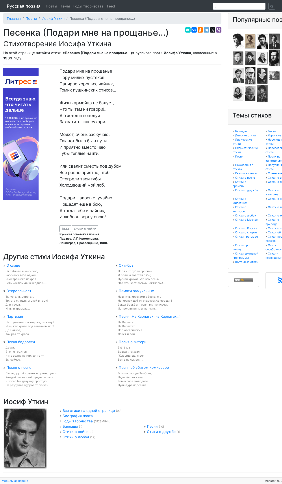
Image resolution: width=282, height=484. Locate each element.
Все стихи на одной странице (89, 410)
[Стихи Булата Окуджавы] (274, 75)
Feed (111, 6)
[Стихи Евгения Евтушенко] (238, 58)
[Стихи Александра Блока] (250, 41)
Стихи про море (246, 236)
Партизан (14, 316)
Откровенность (19, 291)
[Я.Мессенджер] (188, 30)
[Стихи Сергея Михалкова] (250, 75)
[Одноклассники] (200, 30)
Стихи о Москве (246, 219)
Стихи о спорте (246, 232)
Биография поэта (78, 416)
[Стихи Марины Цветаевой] (262, 93)
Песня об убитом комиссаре (144, 367)
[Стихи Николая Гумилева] (274, 41)
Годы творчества (88, 6)
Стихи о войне (75, 431)
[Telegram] (206, 30)
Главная (14, 18)
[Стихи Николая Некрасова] (262, 75)
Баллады (70, 426)
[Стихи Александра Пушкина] (238, 93)
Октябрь (126, 265)
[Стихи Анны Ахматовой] (238, 41)
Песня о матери (133, 342)
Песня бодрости (20, 342)
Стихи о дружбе (161, 431)
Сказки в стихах (246, 173)
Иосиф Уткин (53, 18)
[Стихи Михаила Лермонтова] (274, 58)
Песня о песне (18, 367)
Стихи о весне (245, 177)
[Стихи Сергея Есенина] (250, 58)
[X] (212, 30)
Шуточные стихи (246, 262)
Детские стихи (245, 135)
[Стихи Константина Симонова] (250, 93)
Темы (65, 6)
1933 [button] (65, 229)
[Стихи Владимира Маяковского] (238, 75)
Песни (152, 426)
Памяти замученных (136, 291)
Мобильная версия (15, 480)
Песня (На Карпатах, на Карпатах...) (150, 316)
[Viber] (218, 30)
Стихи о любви (85, 229)
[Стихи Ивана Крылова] (262, 58)
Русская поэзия (24, 6)
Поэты (51, 6)
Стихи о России (246, 228)
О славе (13, 265)
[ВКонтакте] (194, 30)
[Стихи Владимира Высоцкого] (262, 41)
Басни (272, 131)
